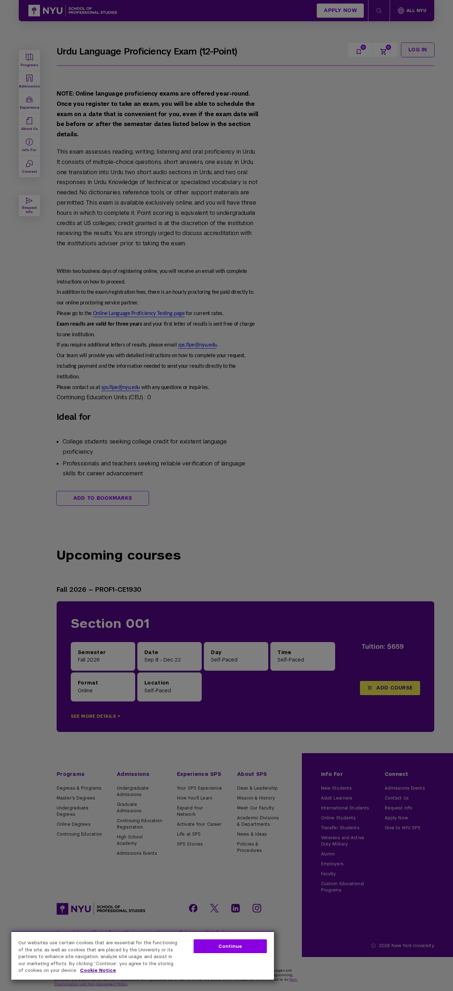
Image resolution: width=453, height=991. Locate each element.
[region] (142, 955)
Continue (230, 946)
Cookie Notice (98, 970)
